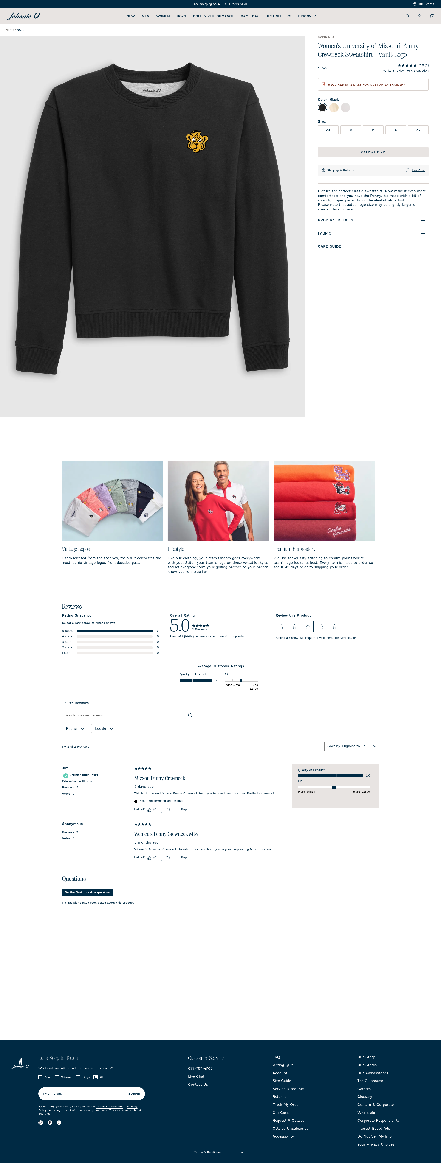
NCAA (21, 29)
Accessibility (283, 1136)
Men (145, 16)
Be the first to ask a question (87, 892)
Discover (307, 16)
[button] (281, 626)
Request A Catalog (289, 1120)
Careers (364, 1089)
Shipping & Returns (340, 170)
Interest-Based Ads (373, 1129)
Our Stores (426, 4)
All (101, 1077)
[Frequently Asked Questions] (220, 4)
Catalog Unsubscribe (290, 1129)
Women (163, 16)
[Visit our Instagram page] (40, 1122)
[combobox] (357, 746)
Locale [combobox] (100, 729)
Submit (134, 1093)
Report (186, 809)
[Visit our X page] (59, 1122)
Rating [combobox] (71, 729)
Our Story (366, 1057)
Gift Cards (281, 1113)
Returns (279, 1097)
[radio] (322, 107)
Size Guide (282, 1081)
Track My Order (286, 1105)
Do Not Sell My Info (374, 1136)
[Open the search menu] (407, 16)
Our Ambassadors (372, 1073)
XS (328, 129)
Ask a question (418, 70)
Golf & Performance (213, 16)
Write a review (394, 70)
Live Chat (418, 170)
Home (10, 29)
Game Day (250, 16)
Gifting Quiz (283, 1065)
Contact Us (198, 1084)
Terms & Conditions (109, 1106)
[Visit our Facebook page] (50, 1122)
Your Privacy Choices (375, 1144)
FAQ (276, 1057)
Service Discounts (288, 1089)
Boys (181, 16)
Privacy (242, 1152)
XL (418, 129)
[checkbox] (40, 1077)
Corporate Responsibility (378, 1120)
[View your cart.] (429, 16)
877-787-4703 (200, 1068)
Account (280, 1073)
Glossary (364, 1097)
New (131, 16)
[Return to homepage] (23, 16)
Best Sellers (278, 16)
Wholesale (366, 1113)
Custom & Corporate (375, 1105)
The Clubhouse (370, 1081)
